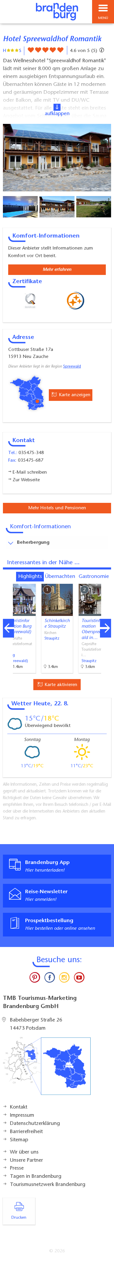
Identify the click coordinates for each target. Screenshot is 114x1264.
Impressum (22, 1115)
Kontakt (18, 1107)
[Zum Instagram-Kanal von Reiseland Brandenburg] (64, 979)
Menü (103, 18)
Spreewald (72, 366)
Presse (17, 1168)
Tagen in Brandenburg (35, 1176)
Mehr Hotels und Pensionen (57, 508)
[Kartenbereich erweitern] (105, 580)
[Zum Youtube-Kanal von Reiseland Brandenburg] (79, 979)
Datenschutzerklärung (35, 1123)
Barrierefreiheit (26, 1132)
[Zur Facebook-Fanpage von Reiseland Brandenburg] (49, 979)
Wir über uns (24, 1152)
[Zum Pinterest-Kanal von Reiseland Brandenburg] (34, 979)
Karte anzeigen (74, 395)
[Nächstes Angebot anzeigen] (105, 628)
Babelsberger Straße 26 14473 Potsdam (36, 1024)
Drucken (18, 1218)
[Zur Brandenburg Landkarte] (47, 1069)
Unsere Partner (26, 1160)
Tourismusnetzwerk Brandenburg (47, 1184)
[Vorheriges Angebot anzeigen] (8, 628)
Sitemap (19, 1140)
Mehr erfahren (57, 269)
